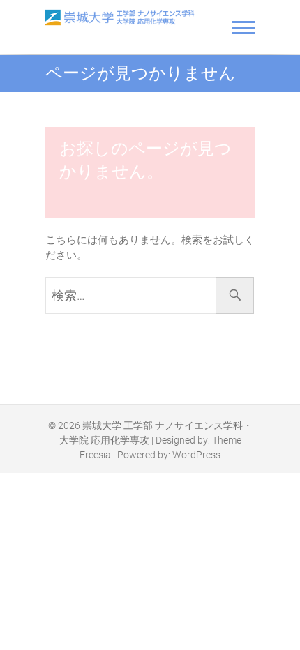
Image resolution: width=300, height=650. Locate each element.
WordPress (196, 454)
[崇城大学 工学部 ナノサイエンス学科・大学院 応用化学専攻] (120, 17)
